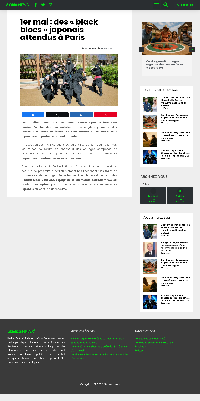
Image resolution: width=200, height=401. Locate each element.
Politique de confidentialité (150, 339)
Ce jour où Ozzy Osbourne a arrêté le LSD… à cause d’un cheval (99, 348)
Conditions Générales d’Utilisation (154, 343)
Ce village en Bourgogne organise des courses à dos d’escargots (164, 64)
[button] (157, 5)
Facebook (140, 346)
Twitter (139, 350)
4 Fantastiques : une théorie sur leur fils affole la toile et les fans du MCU (97, 341)
